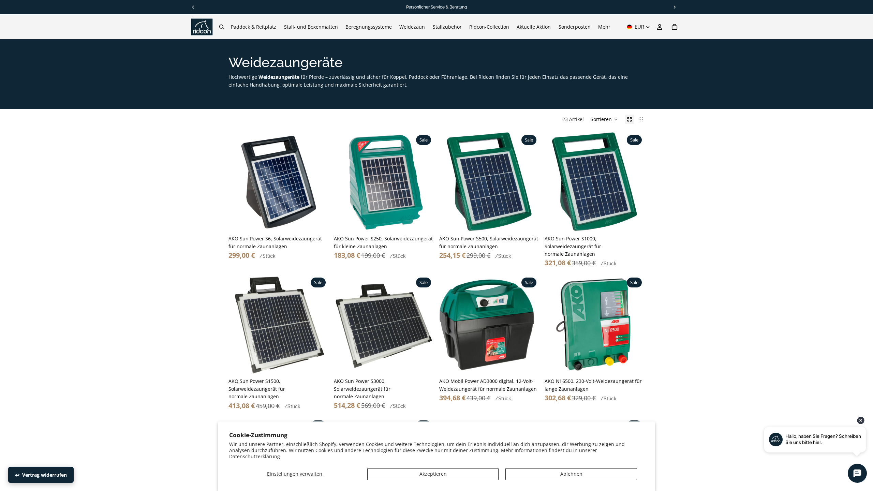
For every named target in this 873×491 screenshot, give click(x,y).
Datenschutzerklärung (254, 456)
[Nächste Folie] (318, 182)
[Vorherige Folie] (238, 182)
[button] (604, 119)
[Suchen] (221, 26)
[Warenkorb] (674, 26)
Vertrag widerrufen (44, 475)
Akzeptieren (433, 474)
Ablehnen (571, 474)
